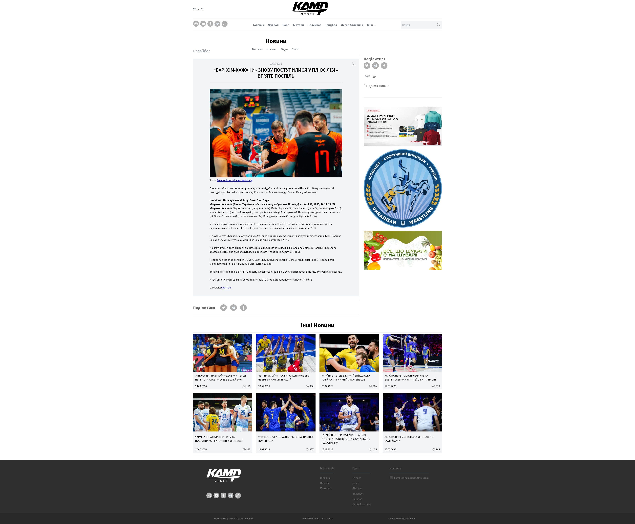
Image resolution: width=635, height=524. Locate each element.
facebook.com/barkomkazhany (234, 180)
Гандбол (331, 25)
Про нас (324, 483)
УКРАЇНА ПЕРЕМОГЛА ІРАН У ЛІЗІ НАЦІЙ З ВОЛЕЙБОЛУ (409, 438)
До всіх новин (379, 86)
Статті (296, 49)
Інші (370, 25)
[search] (439, 25)
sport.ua (226, 287)
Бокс (286, 25)
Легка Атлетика (352, 25)
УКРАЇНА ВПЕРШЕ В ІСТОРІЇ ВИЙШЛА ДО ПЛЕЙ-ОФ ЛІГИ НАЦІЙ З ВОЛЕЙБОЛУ (345, 377)
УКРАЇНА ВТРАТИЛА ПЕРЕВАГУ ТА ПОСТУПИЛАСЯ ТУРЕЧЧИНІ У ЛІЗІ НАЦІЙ (219, 438)
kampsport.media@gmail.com (411, 477)
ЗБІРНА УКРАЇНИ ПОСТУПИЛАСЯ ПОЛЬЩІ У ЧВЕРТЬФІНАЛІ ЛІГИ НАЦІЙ (284, 377)
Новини (271, 49)
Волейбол (314, 25)
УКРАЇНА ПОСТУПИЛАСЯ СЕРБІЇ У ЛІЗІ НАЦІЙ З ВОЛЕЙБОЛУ (285, 438)
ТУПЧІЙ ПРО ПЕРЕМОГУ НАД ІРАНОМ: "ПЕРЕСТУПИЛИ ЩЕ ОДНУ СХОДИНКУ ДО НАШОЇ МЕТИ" (345, 438)
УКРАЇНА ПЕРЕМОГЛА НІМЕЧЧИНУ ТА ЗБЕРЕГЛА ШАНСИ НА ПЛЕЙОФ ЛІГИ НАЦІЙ (410, 377)
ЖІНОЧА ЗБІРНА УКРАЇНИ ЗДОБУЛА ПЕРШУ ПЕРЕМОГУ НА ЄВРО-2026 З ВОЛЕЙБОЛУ (220, 377)
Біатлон (298, 25)
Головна (258, 25)
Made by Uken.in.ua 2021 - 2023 (317, 518)
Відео (284, 49)
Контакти (326, 488)
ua (194, 8)
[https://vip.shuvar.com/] (403, 250)
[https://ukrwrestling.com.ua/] (403, 188)
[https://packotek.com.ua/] (403, 126)
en (201, 8)
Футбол (273, 25)
